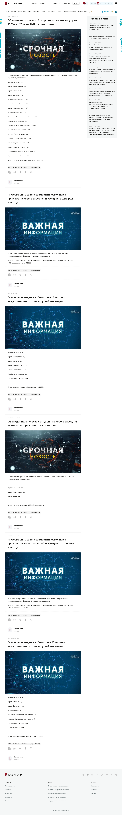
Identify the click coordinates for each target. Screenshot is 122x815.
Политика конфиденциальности (58, 790)
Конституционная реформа (66, 11)
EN (101, 3)
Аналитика (66, 3)
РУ (98, 3)
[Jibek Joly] (106, 12)
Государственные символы (57, 793)
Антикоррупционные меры (57, 797)
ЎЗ (111, 3)
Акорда (13, 11)
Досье (43, 11)
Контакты (94, 790)
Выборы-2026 (82, 11)
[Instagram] (9, 172)
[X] (30, 172)
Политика (8, 790)
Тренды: (7, 11)
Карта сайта (95, 786)
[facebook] (97, 775)
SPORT (76, 3)
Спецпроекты (51, 11)
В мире (7, 801)
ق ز (108, 3)
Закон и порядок (33, 11)
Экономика (8, 797)
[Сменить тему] (85, 3)
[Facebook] (25, 172)
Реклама (93, 793)
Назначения (22, 11)
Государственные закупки (57, 801)
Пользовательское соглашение (58, 786)
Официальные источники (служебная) (24, 167)
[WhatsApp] (14, 172)
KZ (92, 3)
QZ (95, 3)
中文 (104, 3)
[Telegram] (20, 172)
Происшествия (10, 786)
